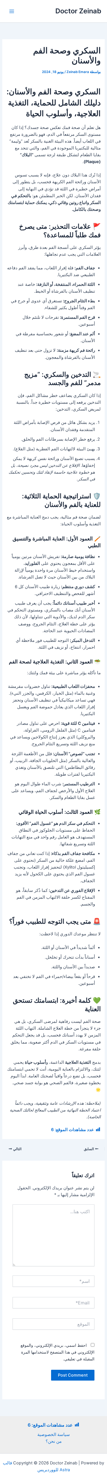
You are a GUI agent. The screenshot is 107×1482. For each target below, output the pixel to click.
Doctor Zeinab (78, 11)
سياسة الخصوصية (53, 1434)
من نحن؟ (54, 1441)
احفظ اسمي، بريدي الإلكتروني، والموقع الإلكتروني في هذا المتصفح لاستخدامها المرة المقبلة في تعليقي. (57, 1352)
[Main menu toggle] (12, 11)
